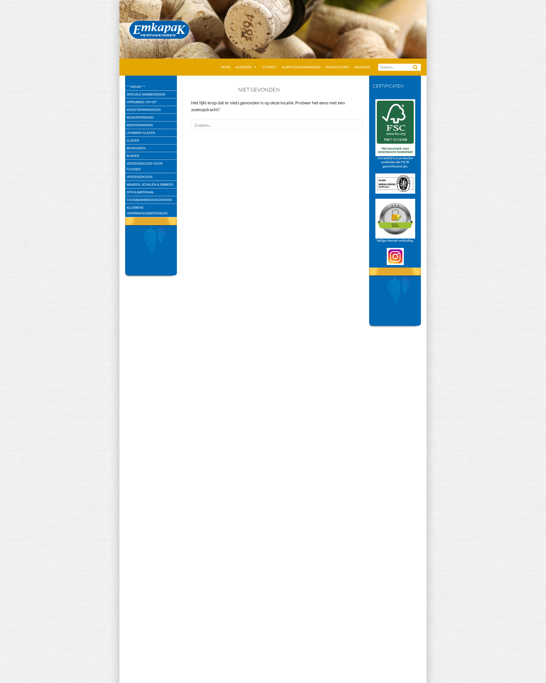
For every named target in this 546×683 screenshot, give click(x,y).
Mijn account (337, 67)
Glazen (133, 140)
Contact (269, 67)
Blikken (133, 156)
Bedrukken (136, 148)
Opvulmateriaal (140, 192)
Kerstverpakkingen (144, 109)
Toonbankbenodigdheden (149, 200)
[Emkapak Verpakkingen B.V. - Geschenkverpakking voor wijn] (273, 28)
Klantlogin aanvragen (301, 67)
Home (225, 67)
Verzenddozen (139, 177)
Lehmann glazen (141, 132)
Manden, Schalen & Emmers (150, 184)
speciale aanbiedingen (146, 94)
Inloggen (362, 67)
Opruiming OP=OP (141, 102)
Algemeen (243, 67)
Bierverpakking (140, 125)
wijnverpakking (140, 117)
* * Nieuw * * (136, 86)
